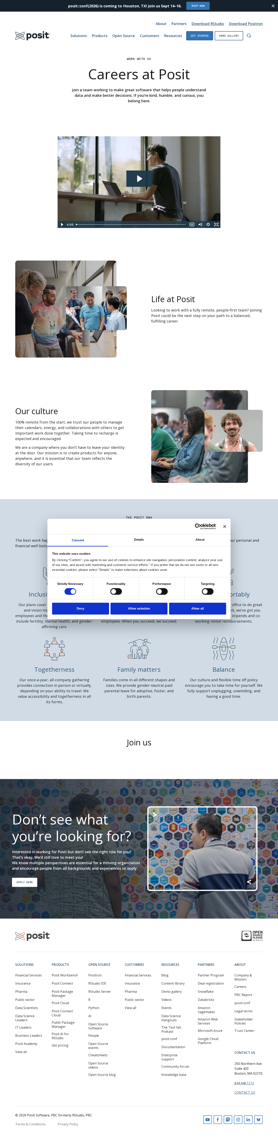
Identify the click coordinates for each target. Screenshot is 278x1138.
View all (21, 1052)
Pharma (21, 991)
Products (99, 35)
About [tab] (200, 539)
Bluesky (258, 1119)
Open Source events (98, 1046)
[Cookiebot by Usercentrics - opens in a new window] (198, 526)
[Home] (32, 36)
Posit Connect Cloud (62, 1013)
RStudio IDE (97, 983)
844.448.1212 (244, 1083)
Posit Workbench (65, 975)
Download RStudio (208, 23)
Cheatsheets (97, 1055)
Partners (179, 23)
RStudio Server (99, 991)
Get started (200, 35)
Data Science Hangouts (171, 1018)
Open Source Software (98, 1026)
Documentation (173, 1047)
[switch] (116, 591)
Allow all (197, 608)
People (93, 1035)
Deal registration (211, 983)
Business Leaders (28, 1035)
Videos (166, 1000)
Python (93, 1008)
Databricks (206, 1000)
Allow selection (139, 608)
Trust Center (244, 1031)
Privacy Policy (68, 1124)
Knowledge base (173, 1075)
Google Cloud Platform (208, 1041)
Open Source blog (102, 1075)
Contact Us (244, 1053)
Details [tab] (139, 539)
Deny (80, 608)
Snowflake (205, 991)
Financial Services (28, 975)
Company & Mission (243, 977)
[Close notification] (273, 5)
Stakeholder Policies (243, 1021)
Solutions (78, 35)
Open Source (123, 35)
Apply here (24, 882)
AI (89, 1016)
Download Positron (246, 23)
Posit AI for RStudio (60, 1036)
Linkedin (248, 1119)
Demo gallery (229, 35)
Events (166, 1008)
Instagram (238, 1119)
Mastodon (228, 1119)
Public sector (25, 1000)
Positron (95, 975)
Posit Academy (26, 1044)
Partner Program (211, 975)
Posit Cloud (60, 1003)
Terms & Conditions (30, 1124)
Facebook (217, 1119)
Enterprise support (169, 1057)
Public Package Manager (63, 1024)
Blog (165, 975)
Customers (149, 35)
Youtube (207, 1119)
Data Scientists (26, 1008)
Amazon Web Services (208, 1021)
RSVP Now (198, 6)
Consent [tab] (78, 540)
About (161, 23)
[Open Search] (249, 35)
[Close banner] (224, 526)
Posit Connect (62, 983)
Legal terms (243, 1011)
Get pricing (60, 1045)
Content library (173, 983)
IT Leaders (23, 1027)
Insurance (23, 983)
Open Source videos (98, 1065)
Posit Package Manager (62, 993)
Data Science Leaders (25, 1018)
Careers (240, 987)
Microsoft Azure (210, 1031)
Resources (173, 35)
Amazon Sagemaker (206, 1010)
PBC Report (243, 995)
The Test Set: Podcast (171, 1029)
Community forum (175, 1066)
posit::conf (169, 1039)
